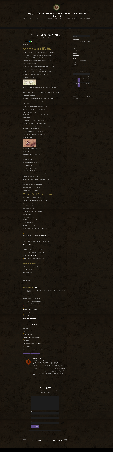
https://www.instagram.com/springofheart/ (32, 343)
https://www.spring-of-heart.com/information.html (33, 349)
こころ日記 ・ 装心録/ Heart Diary (33, 28)
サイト (32, 421)
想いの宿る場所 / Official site (46, 28)
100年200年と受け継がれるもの (42, 235)
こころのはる (39, 37)
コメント (32, 395)
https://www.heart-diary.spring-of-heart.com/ (32, 331)
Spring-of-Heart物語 (26, 244)
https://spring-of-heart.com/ (29, 318)
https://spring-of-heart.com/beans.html (31, 337)
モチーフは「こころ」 (77, 50)
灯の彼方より (75, 64)
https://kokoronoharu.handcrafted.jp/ (31, 324)
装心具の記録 (75, 66)
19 (78, 83)
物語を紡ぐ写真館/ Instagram (71, 28)
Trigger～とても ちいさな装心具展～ (79, 60)
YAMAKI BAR (34, 255)
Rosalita (74, 48)
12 (78, 81)
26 (78, 86)
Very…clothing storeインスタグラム (31, 261)
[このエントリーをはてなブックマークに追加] (29, 41)
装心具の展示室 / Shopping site (59, 28)
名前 (32, 411)
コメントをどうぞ (50, 37)
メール (32, 416)
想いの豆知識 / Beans (82, 28)
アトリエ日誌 (75, 62)
